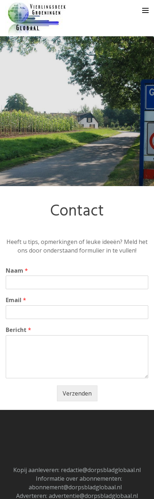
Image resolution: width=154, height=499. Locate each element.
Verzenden (77, 393)
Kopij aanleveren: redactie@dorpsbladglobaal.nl (77, 470)
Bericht (18, 330)
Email (16, 300)
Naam (17, 270)
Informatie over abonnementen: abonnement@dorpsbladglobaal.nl (75, 483)
